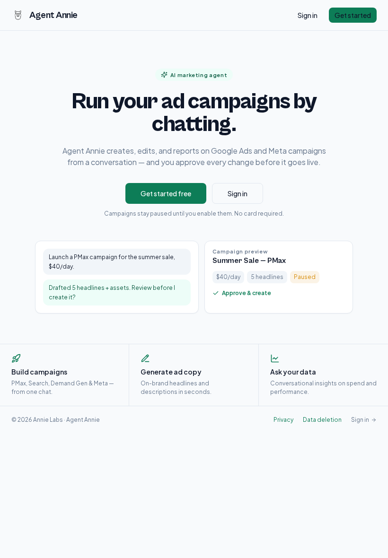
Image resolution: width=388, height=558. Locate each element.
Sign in (307, 15)
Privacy (283, 419)
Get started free (166, 193)
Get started (353, 15)
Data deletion (322, 419)
